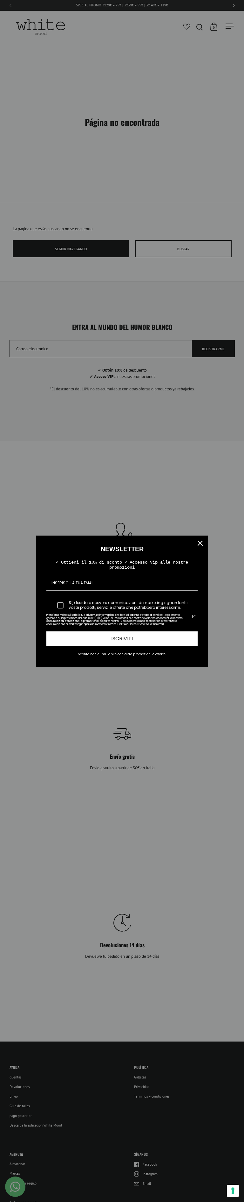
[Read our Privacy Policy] (194, 616)
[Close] (200, 543)
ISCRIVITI (122, 638)
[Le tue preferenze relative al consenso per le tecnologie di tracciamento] (233, 1191)
